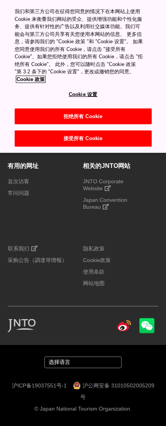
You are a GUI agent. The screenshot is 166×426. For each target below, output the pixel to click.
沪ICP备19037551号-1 (39, 385)
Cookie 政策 (31, 79)
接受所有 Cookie (83, 138)
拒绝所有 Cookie (83, 116)
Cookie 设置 (83, 94)
